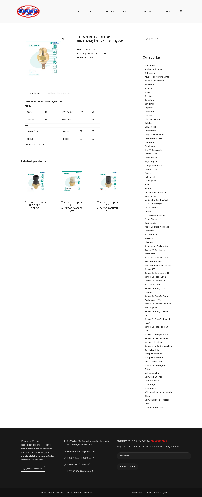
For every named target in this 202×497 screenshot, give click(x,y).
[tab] (34, 93)
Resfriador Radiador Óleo (156, 257)
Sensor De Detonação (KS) (157, 273)
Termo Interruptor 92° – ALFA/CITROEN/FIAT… (107, 207)
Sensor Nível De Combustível (158, 346)
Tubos (148, 369)
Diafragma (150, 142)
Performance (151, 234)
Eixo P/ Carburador (153, 150)
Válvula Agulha (152, 373)
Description (34, 93)
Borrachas (149, 103)
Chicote (148, 115)
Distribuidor (150, 146)
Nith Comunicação (158, 492)
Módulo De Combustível (156, 200)
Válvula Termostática (155, 407)
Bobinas (148, 88)
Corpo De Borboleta (154, 134)
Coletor (148, 123)
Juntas (148, 188)
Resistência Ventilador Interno (159, 265)
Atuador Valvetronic (154, 80)
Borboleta (149, 100)
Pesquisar (146, 38)
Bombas (149, 96)
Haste (147, 184)
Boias (147, 92)
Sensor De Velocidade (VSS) (158, 338)
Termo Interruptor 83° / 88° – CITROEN (35, 205)
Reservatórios (151, 253)
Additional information (59, 93)
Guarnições (150, 180)
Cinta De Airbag (152, 119)
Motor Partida (151, 207)
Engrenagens (151, 161)
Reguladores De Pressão (156, 246)
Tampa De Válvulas (154, 357)
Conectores (150, 130)
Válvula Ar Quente (153, 376)
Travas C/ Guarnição (155, 365)
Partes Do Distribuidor (155, 215)
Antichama (150, 73)
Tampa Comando (153, 353)
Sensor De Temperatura (156, 334)
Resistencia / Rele (153, 261)
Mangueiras (150, 196)
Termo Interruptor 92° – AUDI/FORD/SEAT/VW (71, 207)
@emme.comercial (34, 469)
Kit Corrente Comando (156, 192)
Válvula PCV (150, 388)
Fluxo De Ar (150, 177)
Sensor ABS (150, 269)
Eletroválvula (151, 157)
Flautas (148, 173)
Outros (148, 211)
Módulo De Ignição (153, 203)
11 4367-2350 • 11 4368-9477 (80, 458)
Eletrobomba (151, 153)
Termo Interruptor (96, 53)
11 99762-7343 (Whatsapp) (80, 471)
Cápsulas (149, 107)
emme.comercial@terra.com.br (82, 451)
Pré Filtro (149, 238)
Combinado (150, 127)
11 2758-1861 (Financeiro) (78, 464)
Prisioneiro (149, 242)
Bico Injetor (150, 84)
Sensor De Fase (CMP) (155, 276)
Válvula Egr (150, 384)
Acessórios (150, 65)
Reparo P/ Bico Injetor (155, 250)
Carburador (150, 111)
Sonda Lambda (152, 350)
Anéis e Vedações (153, 69)
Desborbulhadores (153, 138)
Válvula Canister (152, 380)
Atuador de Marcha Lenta (157, 77)
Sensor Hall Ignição (154, 342)
